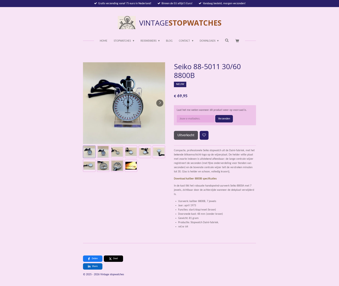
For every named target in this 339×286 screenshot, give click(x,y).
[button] (89, 152)
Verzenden (224, 118)
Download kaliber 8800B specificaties (195, 178)
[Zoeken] (227, 40)
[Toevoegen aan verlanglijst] (204, 135)
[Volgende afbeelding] (159, 103)
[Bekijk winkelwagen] (237, 41)
